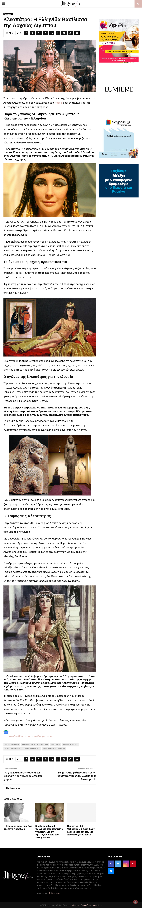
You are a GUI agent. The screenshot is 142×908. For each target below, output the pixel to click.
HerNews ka (13, 788)
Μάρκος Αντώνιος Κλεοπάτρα (54, 749)
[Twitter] (118, 864)
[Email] (111, 871)
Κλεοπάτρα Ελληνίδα (12, 749)
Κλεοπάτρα (55, 744)
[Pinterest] (133, 864)
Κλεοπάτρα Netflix (70, 744)
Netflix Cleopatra (12, 744)
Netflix (58, 102)
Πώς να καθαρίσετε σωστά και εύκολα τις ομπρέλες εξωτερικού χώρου (22, 776)
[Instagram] (126, 864)
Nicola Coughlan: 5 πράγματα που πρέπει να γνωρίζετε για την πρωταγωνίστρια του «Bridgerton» (49, 832)
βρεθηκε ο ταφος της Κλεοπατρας (35, 744)
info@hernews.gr (55, 893)
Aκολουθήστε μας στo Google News (30, 736)
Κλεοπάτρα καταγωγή (32, 749)
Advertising (97, 905)
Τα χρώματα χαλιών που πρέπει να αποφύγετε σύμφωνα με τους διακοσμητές (77, 776)
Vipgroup (75, 905)
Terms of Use (85, 905)
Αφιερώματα (8, 14)
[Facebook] (111, 864)
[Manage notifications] (135, 902)
